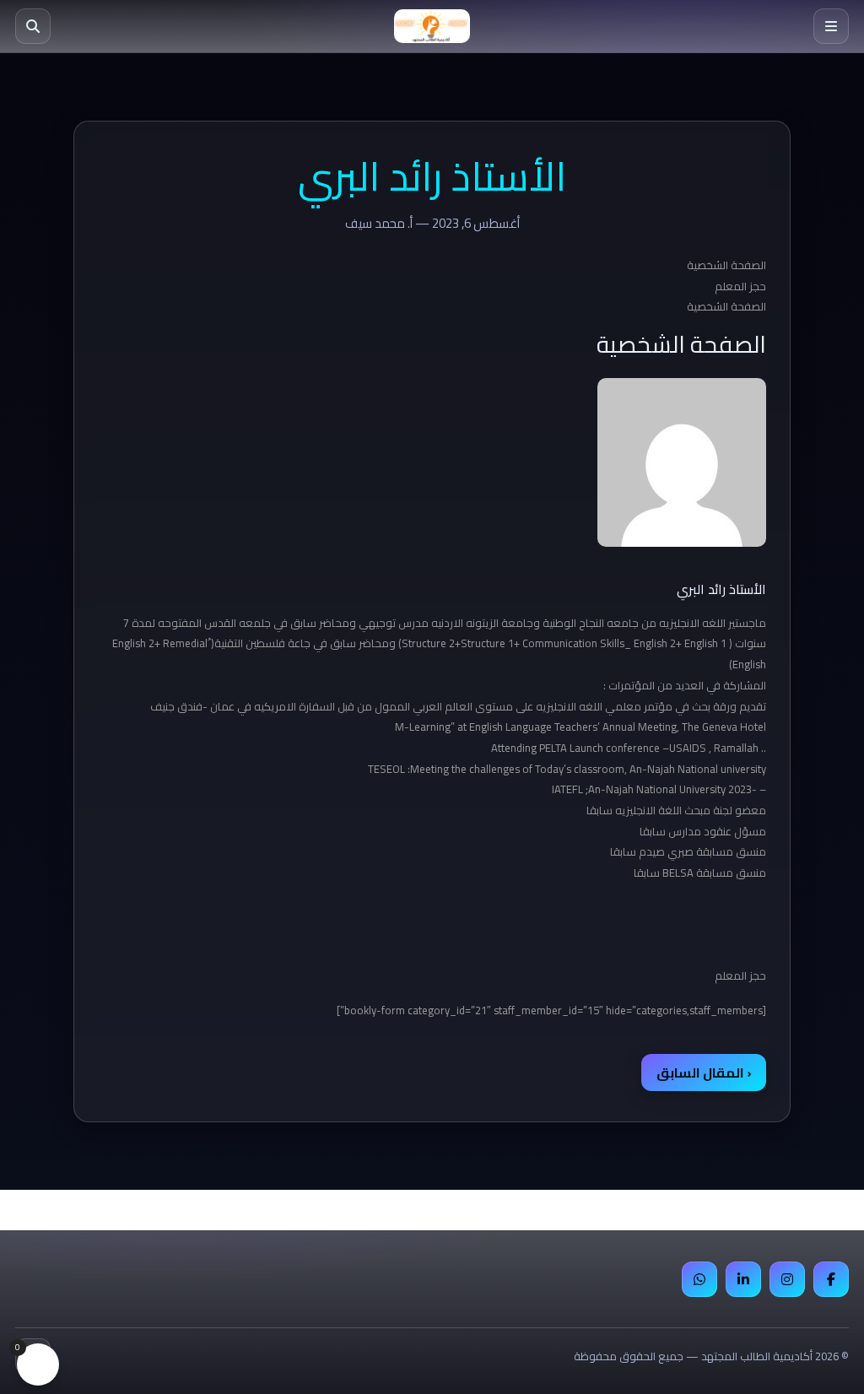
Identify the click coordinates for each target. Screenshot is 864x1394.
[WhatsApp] (699, 1279)
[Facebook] (831, 1279)
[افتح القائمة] (831, 26)
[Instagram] (787, 1279)
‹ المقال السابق (703, 1072)
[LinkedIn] (743, 1279)
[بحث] (33, 26)
